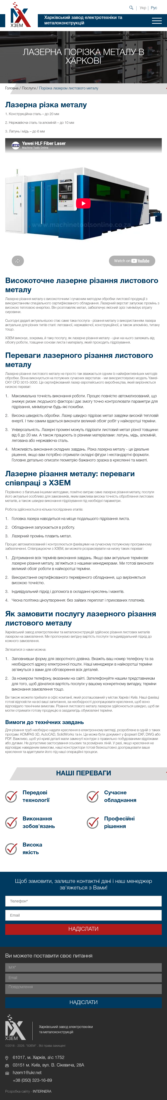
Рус (154, 8)
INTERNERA (42, 1091)
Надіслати (83, 929)
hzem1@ (21, 1073)
